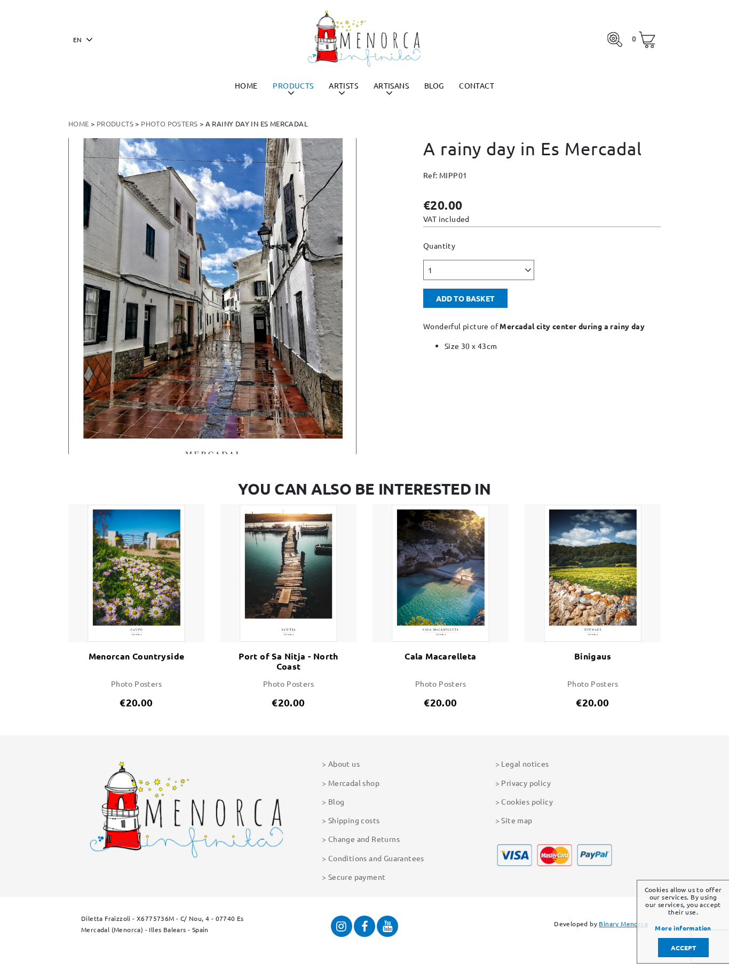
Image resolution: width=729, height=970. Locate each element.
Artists (343, 85)
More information (683, 928)
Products (293, 85)
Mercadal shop (353, 783)
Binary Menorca (623, 923)
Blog (434, 85)
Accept (683, 947)
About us (344, 763)
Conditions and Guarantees (376, 858)
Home (246, 85)
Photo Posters (169, 123)
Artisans (391, 85)
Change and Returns (364, 839)
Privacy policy (526, 783)
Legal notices (525, 763)
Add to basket (465, 298)
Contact (476, 85)
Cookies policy (527, 801)
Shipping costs (353, 820)
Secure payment (356, 876)
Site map (516, 820)
